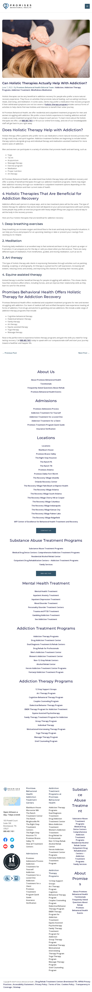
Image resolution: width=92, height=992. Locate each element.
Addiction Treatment (21, 90)
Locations (46, 446)
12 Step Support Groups (46, 689)
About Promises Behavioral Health (46, 380)
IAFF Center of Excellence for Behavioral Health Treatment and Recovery (46, 521)
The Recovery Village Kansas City (46, 509)
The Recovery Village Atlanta (46, 489)
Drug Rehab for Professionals (46, 648)
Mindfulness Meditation (41, 90)
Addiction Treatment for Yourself (46, 413)
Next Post (84, 353)
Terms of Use (54, 984)
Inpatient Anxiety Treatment (46, 595)
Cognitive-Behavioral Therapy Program (46, 697)
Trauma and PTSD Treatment (46, 611)
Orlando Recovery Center (46, 482)
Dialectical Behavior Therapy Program (46, 705)
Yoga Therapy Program (46, 733)
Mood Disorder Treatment (46, 603)
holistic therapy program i (56, 104)
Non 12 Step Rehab (57, 841)
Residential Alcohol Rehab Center (46, 556)
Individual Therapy (46, 725)
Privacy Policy (41, 984)
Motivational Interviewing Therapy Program (46, 729)
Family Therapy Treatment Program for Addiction (46, 717)
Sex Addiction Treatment (46, 619)
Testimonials (46, 384)
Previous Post (9, 353)
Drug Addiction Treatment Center (46, 640)
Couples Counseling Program (46, 701)
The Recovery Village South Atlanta (46, 493)
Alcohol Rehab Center (46, 664)
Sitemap (16, 987)
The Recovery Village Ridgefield (46, 517)
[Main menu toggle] (87, 6)
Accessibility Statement (23, 984)
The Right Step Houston (46, 458)
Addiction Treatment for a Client (46, 421)
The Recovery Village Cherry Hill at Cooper (46, 498)
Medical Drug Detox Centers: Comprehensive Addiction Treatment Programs (46, 552)
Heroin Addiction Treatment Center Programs (46, 668)
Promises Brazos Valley (46, 454)
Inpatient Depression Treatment (46, 599)
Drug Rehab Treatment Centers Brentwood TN (56, 981)
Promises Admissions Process (46, 409)
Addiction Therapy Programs (46, 636)
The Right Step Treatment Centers (32, 827)
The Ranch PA (46, 462)
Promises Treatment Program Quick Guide (46, 425)
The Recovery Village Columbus (46, 501)
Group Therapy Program (46, 721)
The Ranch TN (46, 466)
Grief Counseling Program (46, 741)
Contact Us (46, 530)
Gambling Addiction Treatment (46, 615)
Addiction (59, 87)
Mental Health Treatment (46, 591)
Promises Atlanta (46, 470)
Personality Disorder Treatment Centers (46, 607)
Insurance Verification (46, 429)
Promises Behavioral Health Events (46, 392)
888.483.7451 (46, 573)
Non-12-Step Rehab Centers (46, 660)
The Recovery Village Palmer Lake (46, 513)
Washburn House (46, 450)
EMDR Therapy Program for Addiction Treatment (46, 709)
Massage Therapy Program (46, 737)
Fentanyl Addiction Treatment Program (46, 672)
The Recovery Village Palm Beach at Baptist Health (46, 486)
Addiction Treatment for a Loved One (46, 417)
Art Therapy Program (46, 693)
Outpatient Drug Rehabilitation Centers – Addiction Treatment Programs (46, 560)
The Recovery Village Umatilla (46, 478)
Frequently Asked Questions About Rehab (46, 388)
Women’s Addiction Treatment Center (46, 656)
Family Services (46, 564)
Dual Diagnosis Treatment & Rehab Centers (46, 644)
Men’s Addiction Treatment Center (46, 652)
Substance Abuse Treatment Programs (46, 548)
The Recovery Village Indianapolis (46, 505)
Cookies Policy (68, 984)
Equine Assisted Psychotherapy (46, 713)
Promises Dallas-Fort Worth (46, 474)
